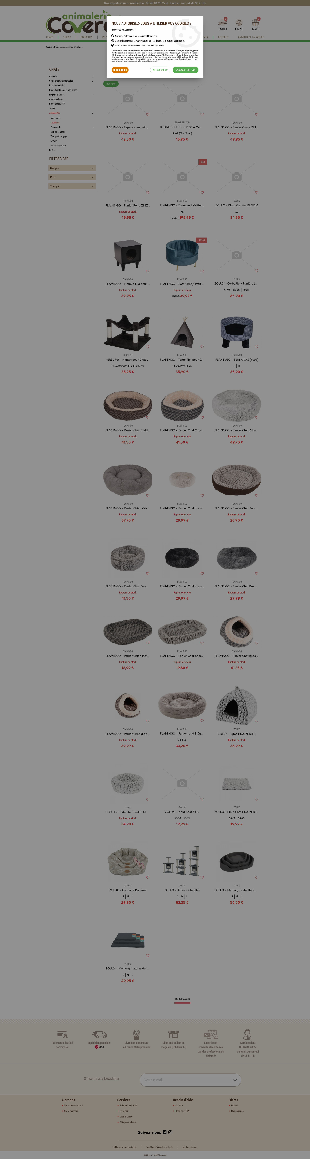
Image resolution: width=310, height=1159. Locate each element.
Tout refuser (161, 69)
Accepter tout (187, 69)
